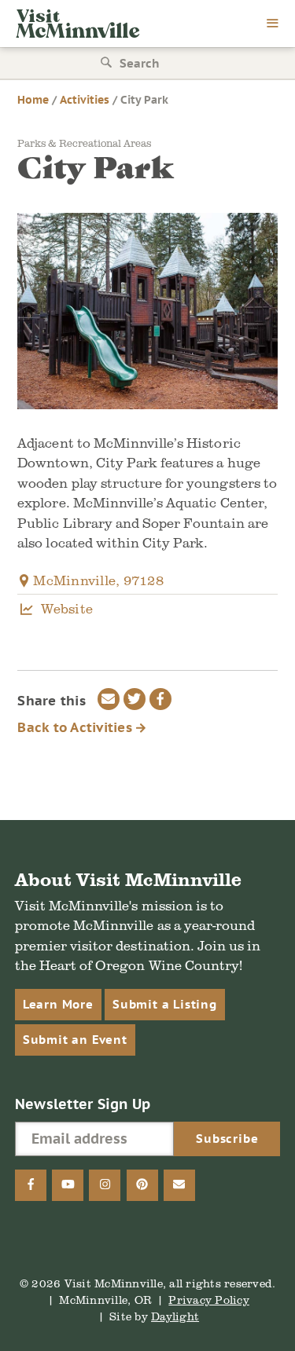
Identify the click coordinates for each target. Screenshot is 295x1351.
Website (67, 608)
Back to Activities (76, 727)
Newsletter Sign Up (83, 1104)
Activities (84, 100)
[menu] (273, 24)
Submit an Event (75, 1039)
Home (33, 100)
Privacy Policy (208, 1299)
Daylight (175, 1316)
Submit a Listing (164, 1004)
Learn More (58, 1004)
